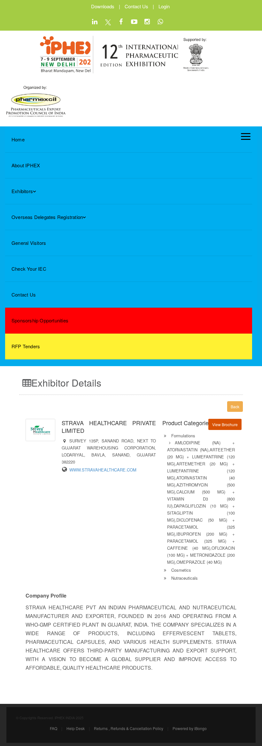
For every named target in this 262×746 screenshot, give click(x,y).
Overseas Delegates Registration (47, 217)
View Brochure (225, 424)
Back (235, 406)
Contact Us (136, 6)
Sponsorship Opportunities (40, 320)
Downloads (102, 6)
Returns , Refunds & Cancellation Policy (128, 728)
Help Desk (75, 728)
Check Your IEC (29, 268)
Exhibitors (22, 191)
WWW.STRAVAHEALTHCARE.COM (102, 470)
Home (18, 139)
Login (164, 6)
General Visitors (29, 242)
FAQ (53, 728)
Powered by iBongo (190, 728)
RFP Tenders (26, 346)
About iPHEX (26, 165)
